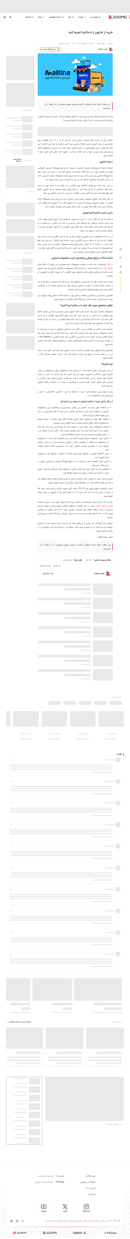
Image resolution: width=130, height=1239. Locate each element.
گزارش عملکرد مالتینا (104, 505)
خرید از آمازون (85, 219)
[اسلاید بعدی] (3, 181)
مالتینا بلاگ (108, 268)
